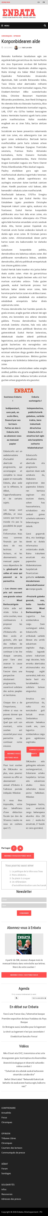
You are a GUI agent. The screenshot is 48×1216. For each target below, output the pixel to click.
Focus (4, 1117)
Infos (3, 1189)
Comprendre (8, 1107)
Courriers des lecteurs (11, 1147)
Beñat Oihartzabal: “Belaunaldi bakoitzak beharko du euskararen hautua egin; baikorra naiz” (24, 1083)
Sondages (6, 1173)
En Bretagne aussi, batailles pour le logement (24, 1026)
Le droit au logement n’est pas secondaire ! (24, 1031)
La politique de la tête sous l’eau (27, 871)
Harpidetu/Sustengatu (36, 751)
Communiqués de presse (13, 1152)
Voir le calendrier (38, 998)
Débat (4, 1163)
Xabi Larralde (27, 47)
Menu (6, 25)
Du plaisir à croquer (21, 878)
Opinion (16, 36)
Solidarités (7, 1184)
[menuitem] (38, 2)
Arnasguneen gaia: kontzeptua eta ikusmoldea (24, 1057)
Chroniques (6, 36)
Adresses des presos (11, 1198)
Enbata (20, 1212)
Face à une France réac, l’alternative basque (24, 1013)
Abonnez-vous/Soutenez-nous (17, 856)
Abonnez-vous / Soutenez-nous (12, 755)
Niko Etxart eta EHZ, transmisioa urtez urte (24, 1053)
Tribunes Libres (8, 1138)
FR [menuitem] (44, 2)
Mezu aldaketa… (20, 874)
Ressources (6, 1194)
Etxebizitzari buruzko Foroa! (24, 1036)
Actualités (6, 1112)
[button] (17, 998)
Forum (4, 1168)
